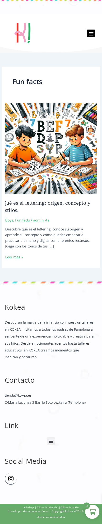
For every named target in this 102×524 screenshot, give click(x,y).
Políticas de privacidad (47, 507)
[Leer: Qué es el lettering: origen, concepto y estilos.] (51, 148)
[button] (91, 33)
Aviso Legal (28, 507)
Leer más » (14, 256)
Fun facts (22, 220)
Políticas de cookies (69, 507)
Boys (9, 220)
